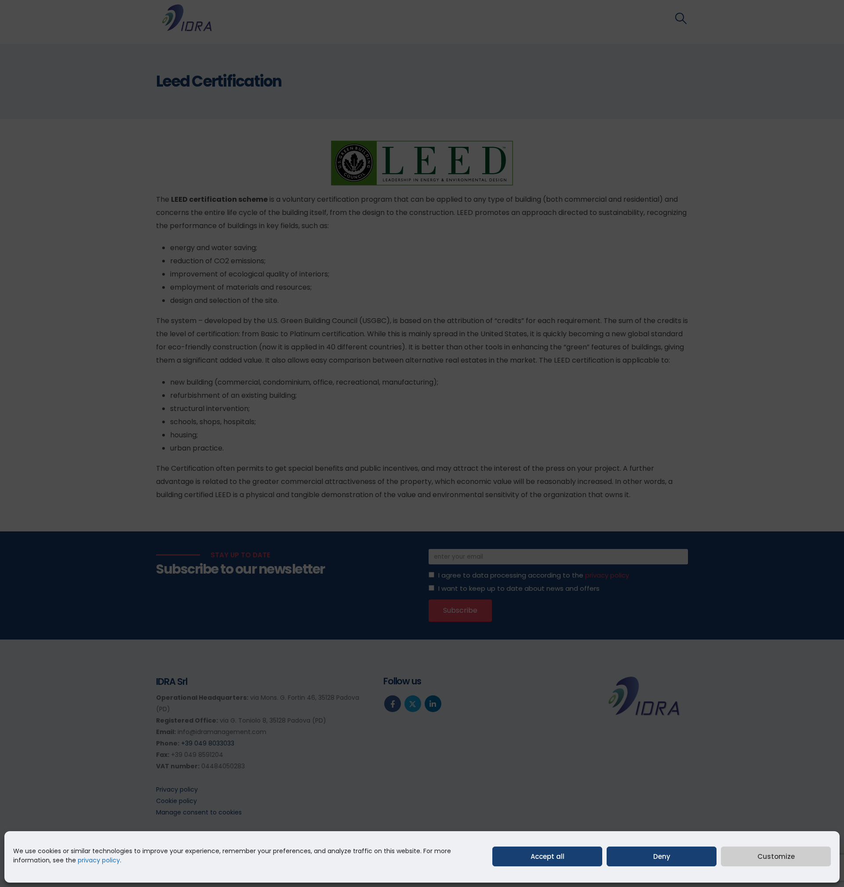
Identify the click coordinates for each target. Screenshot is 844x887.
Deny (661, 856)
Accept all (547, 856)
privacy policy (99, 860)
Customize (776, 856)
